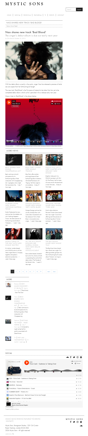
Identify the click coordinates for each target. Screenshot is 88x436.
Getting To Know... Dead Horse (21, 322)
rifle (13, 434)
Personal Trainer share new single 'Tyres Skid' (53, 205)
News (17, 15)
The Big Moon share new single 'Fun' (53, 243)
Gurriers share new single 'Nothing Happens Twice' (13, 206)
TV (45, 15)
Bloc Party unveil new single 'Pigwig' (33, 169)
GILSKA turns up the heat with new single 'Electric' (13, 243)
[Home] (24, 4)
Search (79, 9)
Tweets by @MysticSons (12, 409)
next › (48, 271)
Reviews (26, 15)
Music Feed (14, 26)
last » (54, 271)
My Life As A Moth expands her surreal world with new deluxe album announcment (33, 246)
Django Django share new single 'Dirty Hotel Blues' (33, 205)
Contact (61, 15)
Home (9, 15)
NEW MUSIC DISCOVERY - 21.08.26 (21, 286)
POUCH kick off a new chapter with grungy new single (53, 170)
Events (51, 15)
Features (37, 15)
